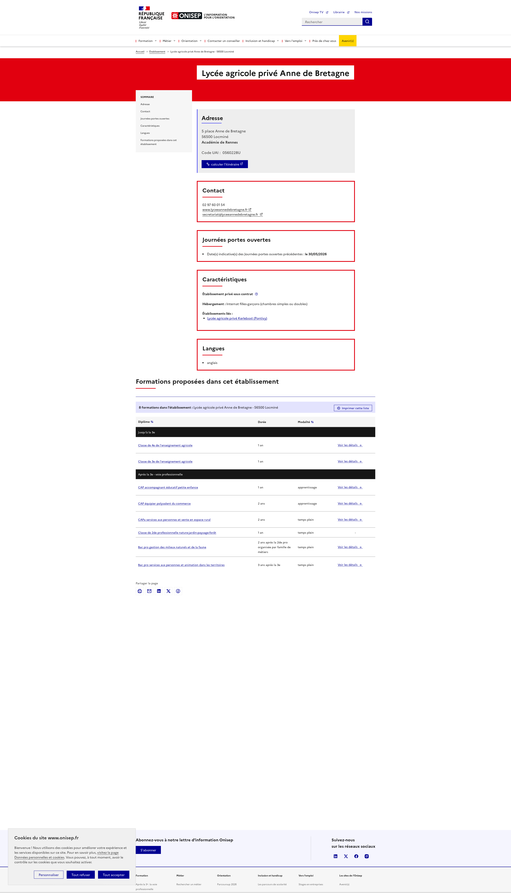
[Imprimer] (140, 591)
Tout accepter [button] (114, 874)
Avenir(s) (348, 41)
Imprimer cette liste (355, 408)
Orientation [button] (189, 41)
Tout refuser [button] (80, 874)
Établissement (157, 51)
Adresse (145, 104)
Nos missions (363, 12)
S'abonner (148, 850)
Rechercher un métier (188, 884)
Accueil (140, 51)
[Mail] (149, 591)
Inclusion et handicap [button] (260, 41)
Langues (145, 132)
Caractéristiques (150, 125)
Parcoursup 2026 (227, 884)
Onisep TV (316, 12)
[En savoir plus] (256, 294)
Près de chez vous (324, 41)
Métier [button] (167, 41)
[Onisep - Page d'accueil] (186, 15)
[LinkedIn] (159, 591)
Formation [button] (146, 41)
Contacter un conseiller (224, 41)
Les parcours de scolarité (272, 884)
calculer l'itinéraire (225, 164)
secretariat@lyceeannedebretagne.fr (230, 214)
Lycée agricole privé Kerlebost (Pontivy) (237, 318)
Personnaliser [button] (49, 874)
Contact (145, 111)
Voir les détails (348, 445)
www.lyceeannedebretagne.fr (225, 209)
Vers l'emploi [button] (293, 41)
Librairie (339, 12)
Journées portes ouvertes (155, 118)
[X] (168, 591)
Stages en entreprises (311, 884)
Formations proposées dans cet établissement (159, 142)
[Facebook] (178, 591)
